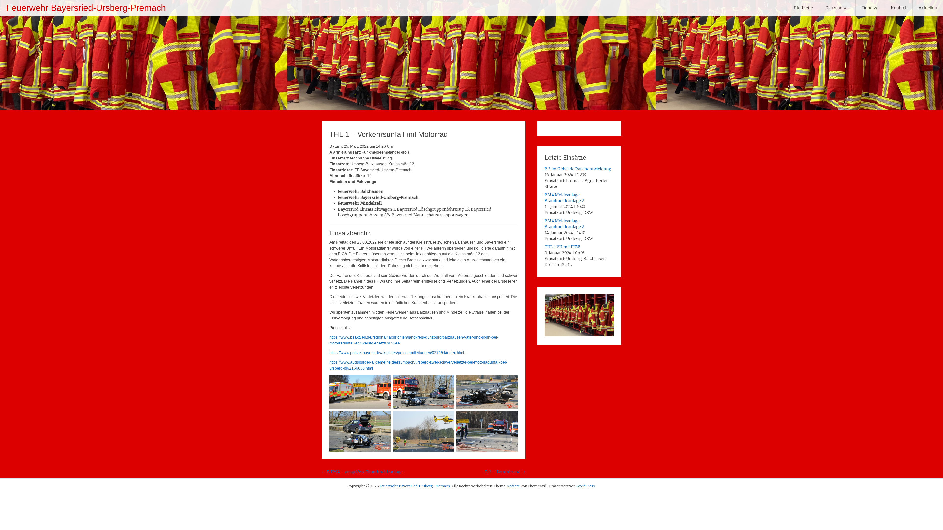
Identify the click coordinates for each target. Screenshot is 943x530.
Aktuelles (928, 7)
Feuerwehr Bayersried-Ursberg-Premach (86, 8)
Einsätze (870, 7)
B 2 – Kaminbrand (505, 471)
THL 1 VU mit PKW (562, 246)
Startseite (803, 7)
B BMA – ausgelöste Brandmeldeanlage (362, 471)
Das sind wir (837, 7)
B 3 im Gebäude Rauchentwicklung (578, 168)
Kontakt (898, 7)
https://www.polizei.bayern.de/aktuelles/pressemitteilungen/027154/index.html (396, 353)
